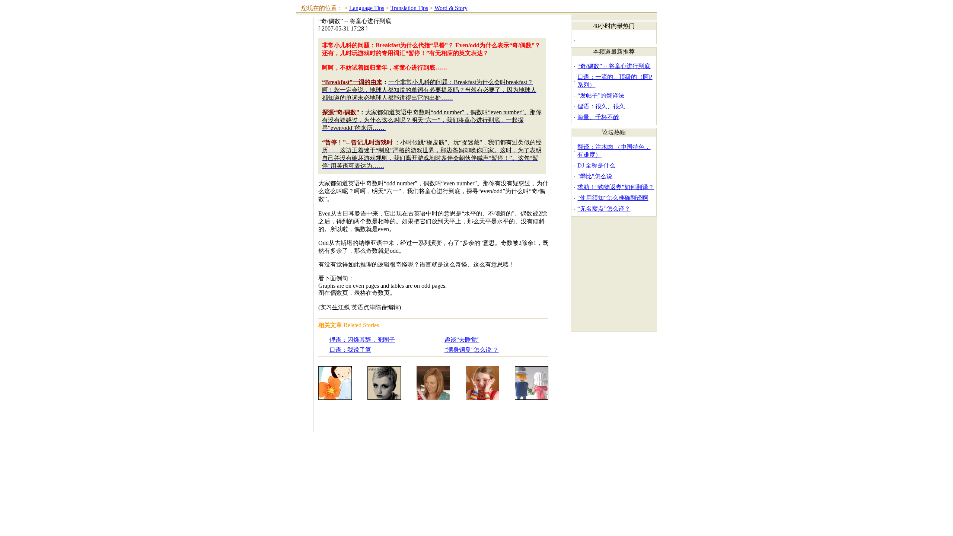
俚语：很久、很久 (601, 106)
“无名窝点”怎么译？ (603, 208)
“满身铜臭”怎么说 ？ (471, 350)
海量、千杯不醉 (598, 117)
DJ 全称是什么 (596, 165)
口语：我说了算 (350, 350)
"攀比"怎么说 (594, 176)
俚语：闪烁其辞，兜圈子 (362, 339)
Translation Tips (409, 8)
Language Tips (366, 8)
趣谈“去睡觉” (461, 339)
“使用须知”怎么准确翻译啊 (612, 198)
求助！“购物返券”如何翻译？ (615, 187)
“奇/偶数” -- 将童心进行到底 (613, 66)
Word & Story (451, 8)
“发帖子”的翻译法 (600, 95)
